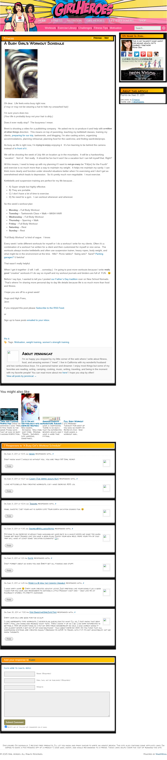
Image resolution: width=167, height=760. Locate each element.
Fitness (56, 20)
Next (107, 37)
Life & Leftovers (121, 20)
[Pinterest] (144, 55)
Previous (98, 37)
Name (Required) (44, 673)
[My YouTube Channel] (131, 55)
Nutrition (74, 20)
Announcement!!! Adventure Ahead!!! (52, 422)
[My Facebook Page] (124, 55)
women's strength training (56, 342)
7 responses (137, 101)
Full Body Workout (73, 421)
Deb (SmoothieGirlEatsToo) (43, 612)
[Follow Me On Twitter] (137, 55)
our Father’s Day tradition (64, 279)
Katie (30, 558)
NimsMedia (161, 754)
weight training (33, 342)
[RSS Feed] (150, 55)
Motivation (116, 28)
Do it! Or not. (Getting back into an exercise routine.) (32, 423)
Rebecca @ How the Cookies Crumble (46, 582)
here (64, 372)
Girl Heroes (95, 20)
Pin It (6, 338)
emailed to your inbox (38, 320)
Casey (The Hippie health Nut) (44, 478)
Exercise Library (67, 28)
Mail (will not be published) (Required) (53, 680)
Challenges (85, 28)
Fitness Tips (101, 28)
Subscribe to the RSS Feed (50, 308)
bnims (32, 453)
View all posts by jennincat (22, 376)
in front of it (20, 148)
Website (40, 687)
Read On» (137, 47)
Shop (142, 20)
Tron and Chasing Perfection (9, 422)
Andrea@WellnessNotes (41, 528)
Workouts (50, 28)
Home (42, 20)
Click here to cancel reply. (17, 667)
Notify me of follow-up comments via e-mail (27, 727)
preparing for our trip (22, 135)
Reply (9, 466)
